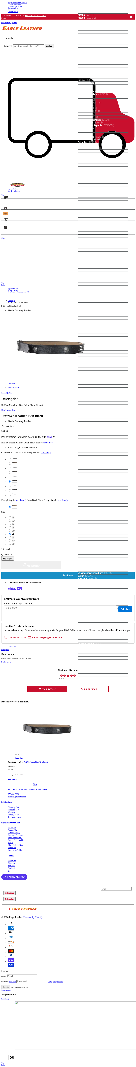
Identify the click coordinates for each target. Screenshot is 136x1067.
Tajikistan (87, 592)
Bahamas (87, 51)
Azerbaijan (88, 49)
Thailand (87, 598)
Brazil (85, 88)
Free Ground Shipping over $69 (18, 292)
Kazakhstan (88, 318)
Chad (86, 128)
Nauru (86, 420)
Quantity (5, 554)
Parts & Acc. (7, 219)
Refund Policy (13, 810)
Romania (88, 491)
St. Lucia (87, 564)
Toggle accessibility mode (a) (17, 2)
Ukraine (86, 638)
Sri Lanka (87, 553)
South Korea (89, 544)
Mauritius (88, 386)
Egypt (86, 187)
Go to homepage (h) (14, 4)
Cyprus (86, 168)
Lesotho (86, 343)
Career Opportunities (16, 840)
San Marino (88, 502)
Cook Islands (89, 153)
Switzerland (90, 587)
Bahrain (86, 54)
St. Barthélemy (89, 556)
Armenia (88, 34)
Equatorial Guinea (92, 193)
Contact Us (12, 830)
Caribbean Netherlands (94, 119)
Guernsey (87, 261)
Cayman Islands (90, 122)
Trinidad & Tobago (91, 612)
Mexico (86, 391)
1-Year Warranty (13, 290)
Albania (86, 15)
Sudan (85, 576)
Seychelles (87, 516)
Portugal (86, 482)
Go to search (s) (13, 8)
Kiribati (86, 323)
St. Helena (87, 558)
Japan (85, 309)
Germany (87, 238)
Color (26, 452)
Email (3, 976)
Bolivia (87, 80)
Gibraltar (87, 244)
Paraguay (87, 468)
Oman (85, 454)
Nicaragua (88, 434)
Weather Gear (8, 208)
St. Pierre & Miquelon (93, 570)
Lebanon (87, 340)
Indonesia (88, 289)
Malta (85, 377)
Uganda (88, 635)
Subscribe (9, 892)
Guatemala (88, 258)
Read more (48, 442)
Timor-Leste (88, 601)
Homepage (11, 301)
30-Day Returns (13, 288)
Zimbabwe (88, 677)
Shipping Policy (14, 807)
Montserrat (88, 405)
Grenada (87, 253)
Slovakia (86, 527)
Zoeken (49, 46)
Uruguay (87, 649)
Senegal (86, 510)
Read (8, 410)
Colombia (87, 142)
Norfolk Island (89, 445)
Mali (85, 374)
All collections (127, 198)
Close (131, 17)
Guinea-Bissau (90, 267)
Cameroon (89, 111)
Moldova (87, 394)
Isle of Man (88, 298)
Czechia (87, 170)
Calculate (125, 609)
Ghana (86, 241)
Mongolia (87, 400)
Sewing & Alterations (12, 224)
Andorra (86, 20)
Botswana (88, 86)
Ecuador (86, 185)
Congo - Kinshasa (91, 151)
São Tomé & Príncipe (93, 505)
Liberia (86, 346)
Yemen (86, 672)
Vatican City (88, 658)
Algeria (87, 17)
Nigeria (86, 439)
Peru (85, 471)
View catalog (5, 22)
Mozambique (89, 411)
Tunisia (86, 618)
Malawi (88, 366)
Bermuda (87, 74)
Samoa (86, 499)
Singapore (87, 522)
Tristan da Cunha (91, 615)
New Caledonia (90, 428)
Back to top (5, 999)
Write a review (47, 689)
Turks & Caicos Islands (93, 626)
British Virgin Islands (93, 94)
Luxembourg (88, 357)
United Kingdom (90, 643)
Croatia (86, 162)
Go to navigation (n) (15, 6)
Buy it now (68, 575)
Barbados (87, 60)
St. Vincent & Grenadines (95, 573)
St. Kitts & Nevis (90, 561)
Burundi (86, 105)
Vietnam (87, 663)
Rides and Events (15, 837)
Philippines (88, 473)
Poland (86, 479)
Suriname (87, 578)
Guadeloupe (88, 255)
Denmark (87, 173)
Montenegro (88, 403)
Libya (85, 349)
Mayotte (86, 389)
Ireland (86, 295)
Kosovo (86, 326)
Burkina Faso (89, 102)
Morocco (88, 408)
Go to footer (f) (13, 12)
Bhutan (86, 77)
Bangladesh (88, 57)
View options (19, 758)
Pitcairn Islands (90, 476)
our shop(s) (46, 452)
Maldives (89, 372)
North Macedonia (93, 448)
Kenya (86, 320)
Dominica (87, 179)
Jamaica (86, 306)
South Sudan (89, 547)
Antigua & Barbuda (92, 29)
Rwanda (88, 496)
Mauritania (88, 383)
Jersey (85, 312)
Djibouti (87, 176)
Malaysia (88, 369)
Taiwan (86, 590)
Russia (86, 493)
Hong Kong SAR (91, 278)
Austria (86, 46)
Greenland (88, 250)
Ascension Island (91, 40)
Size (3, 512)
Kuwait (86, 329)
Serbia (87, 513)
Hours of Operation (15, 835)
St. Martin (87, 567)
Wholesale (12, 847)
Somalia (86, 536)
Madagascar (88, 363)
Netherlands (88, 425)
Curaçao (87, 165)
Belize (85, 68)
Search (8, 46)
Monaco (86, 397)
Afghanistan (88, 9)
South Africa (89, 539)
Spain (85, 550)
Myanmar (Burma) (92, 414)
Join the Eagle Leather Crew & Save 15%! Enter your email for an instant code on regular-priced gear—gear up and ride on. (51, 889)
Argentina (87, 32)
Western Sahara (92, 669)
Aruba (86, 37)
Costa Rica (88, 156)
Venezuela (87, 661)
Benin (85, 71)
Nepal (86, 423)
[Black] (21, 775)
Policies (4, 802)
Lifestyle (5, 213)
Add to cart (8, 558)
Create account (6, 990)
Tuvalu (86, 629)
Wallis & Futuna (90, 666)
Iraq (84, 292)
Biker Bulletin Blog (15, 845)
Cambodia (87, 108)
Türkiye (86, 621)
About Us (12, 828)
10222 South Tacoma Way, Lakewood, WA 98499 (25, 789)
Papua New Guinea (92, 465)
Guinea (86, 264)
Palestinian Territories (93, 459)
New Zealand (89, 431)
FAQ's (10, 842)
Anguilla (86, 26)
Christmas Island (91, 136)
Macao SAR (88, 360)
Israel (84, 301)
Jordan (86, 315)
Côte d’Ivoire (89, 159)
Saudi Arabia (90, 508)
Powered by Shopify (33, 917)
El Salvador (88, 190)
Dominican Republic (93, 182)
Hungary (87, 281)
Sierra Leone (88, 519)
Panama (86, 462)
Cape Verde (88, 117)
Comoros (87, 145)
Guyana (86, 270)
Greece (86, 247)
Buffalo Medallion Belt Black (36, 762)
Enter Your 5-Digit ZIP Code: (19, 603)
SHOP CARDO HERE (35, 15)
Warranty (11, 812)
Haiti (85, 272)
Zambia (86, 675)
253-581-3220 (13, 794)
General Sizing (14, 833)
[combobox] (28, 46)
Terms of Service (14, 817)
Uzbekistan (89, 652)
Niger (85, 437)
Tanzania (87, 595)
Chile (85, 131)
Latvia (85, 338)
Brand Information (8, 822)
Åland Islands (89, 12)
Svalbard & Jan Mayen (93, 581)
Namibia (87, 417)
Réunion (86, 488)
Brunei (86, 97)
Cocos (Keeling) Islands (94, 139)
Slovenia (86, 530)
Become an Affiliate (15, 850)
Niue (85, 442)
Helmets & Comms (10, 197)
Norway (86, 451)
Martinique (88, 380)
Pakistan (87, 457)
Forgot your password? (55, 981)
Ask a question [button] (88, 689)
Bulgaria (86, 100)
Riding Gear (7, 202)
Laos (84, 335)
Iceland (86, 284)
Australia (87, 43)
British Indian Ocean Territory (97, 91)
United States (89, 646)
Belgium (86, 66)
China (85, 134)
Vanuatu (87, 655)
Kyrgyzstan (89, 332)
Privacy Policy (13, 815)
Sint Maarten (89, 524)
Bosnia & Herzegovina (95, 83)
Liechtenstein (91, 352)
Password (8, 981)
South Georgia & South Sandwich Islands (103, 542)
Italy (84, 304)
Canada (86, 114)
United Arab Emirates (93, 641)
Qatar (86, 485)
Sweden (86, 584)
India (84, 287)
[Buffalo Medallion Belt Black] (47, 754)
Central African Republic (96, 125)
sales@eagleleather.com (17, 797)
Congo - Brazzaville (93, 148)
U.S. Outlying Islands (93, 632)
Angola (86, 23)
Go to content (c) (13, 10)
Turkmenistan (89, 624)
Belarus (86, 63)
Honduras (87, 275)
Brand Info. (7, 233)
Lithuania (87, 354)
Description (13, 387)
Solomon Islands (90, 533)
